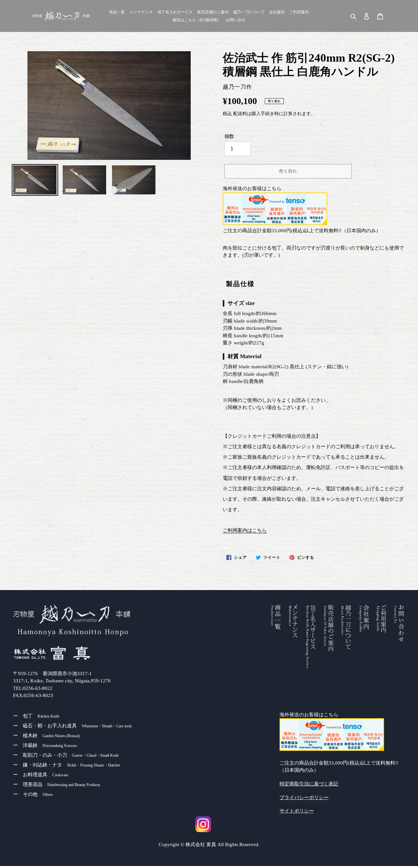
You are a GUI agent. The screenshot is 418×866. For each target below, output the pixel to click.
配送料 (240, 113)
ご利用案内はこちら (245, 530)
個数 (229, 136)
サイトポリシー (297, 810)
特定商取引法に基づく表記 (309, 783)
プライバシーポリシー (304, 797)
